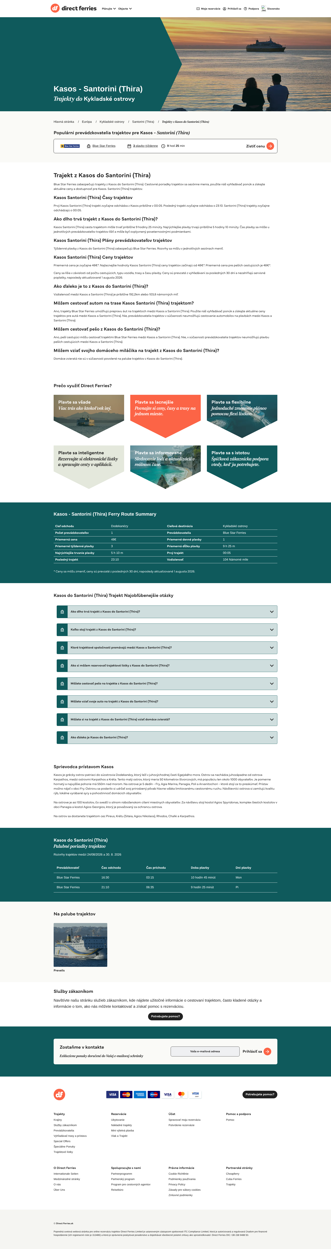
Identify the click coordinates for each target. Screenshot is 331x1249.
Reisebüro (117, 1189)
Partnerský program (123, 1179)
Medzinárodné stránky (67, 1179)
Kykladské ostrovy (112, 122)
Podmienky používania (182, 1179)
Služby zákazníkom (65, 1125)
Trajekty (230, 1184)
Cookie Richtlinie (178, 1173)
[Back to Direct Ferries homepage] (74, 9)
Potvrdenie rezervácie (181, 1125)
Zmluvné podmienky (181, 1195)
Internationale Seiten (66, 1173)
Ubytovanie (118, 1119)
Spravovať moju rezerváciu (185, 1119)
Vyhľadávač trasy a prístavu (70, 1135)
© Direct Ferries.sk (63, 1223)
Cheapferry (232, 1173)
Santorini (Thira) (143, 122)
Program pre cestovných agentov (130, 1184)
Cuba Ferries (234, 1179)
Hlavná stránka (64, 122)
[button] (167, 611)
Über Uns (59, 1189)
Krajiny (58, 1119)
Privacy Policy (177, 1184)
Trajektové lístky (63, 1151)
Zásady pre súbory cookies (185, 1189)
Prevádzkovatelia (64, 1130)
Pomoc (230, 1119)
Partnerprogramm (121, 1173)
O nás (57, 1184)
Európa (87, 122)
